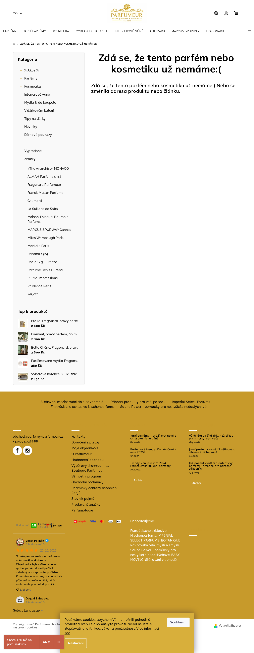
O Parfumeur (81, 454)
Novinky (30, 127)
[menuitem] (10, 31)
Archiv (138, 480)
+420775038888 (25, 441)
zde (67, 633)
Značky (30, 159)
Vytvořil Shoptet (230, 625)
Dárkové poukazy (38, 135)
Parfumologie (82, 510)
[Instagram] (27, 450)
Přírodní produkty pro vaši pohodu (138, 402)
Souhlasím (178, 622)
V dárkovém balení (39, 111)
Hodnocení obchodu (87, 460)
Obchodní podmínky (87, 482)
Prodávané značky (85, 504)
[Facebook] (17, 450)
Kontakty (78, 436)
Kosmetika (32, 86)
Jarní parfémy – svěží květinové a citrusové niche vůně (153, 437)
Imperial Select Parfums (191, 402)
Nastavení (76, 643)
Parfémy (31, 78)
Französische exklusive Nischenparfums (82, 407)
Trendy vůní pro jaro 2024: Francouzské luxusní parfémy (150, 464)
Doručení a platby (85, 442)
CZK (15, 13)
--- (26, 143)
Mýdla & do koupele (40, 102)
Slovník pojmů (82, 499)
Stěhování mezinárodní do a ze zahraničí (72, 402)
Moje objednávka (85, 448)
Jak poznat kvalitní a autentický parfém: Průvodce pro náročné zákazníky (211, 466)
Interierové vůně (37, 94)
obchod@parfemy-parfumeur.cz (38, 436)
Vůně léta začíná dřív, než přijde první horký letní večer (211, 437)
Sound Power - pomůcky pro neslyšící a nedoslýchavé (163, 407)
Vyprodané (33, 151)
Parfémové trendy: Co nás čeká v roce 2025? (153, 451)
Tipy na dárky (35, 119)
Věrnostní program (86, 476)
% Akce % (31, 70)
